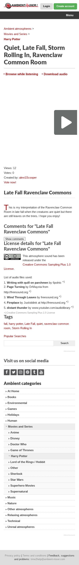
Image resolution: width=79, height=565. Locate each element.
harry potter (16, 323)
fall (5, 323)
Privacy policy (13, 555)
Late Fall (30, 323)
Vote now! (10, 182)
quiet (40, 323)
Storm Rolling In (22, 328)
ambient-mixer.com (23, 5)
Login (46, 6)
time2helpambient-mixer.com (48, 559)
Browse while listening (22, 74)
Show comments (14, 239)
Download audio (55, 74)
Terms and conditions (34, 555)
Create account (65, 6)
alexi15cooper (28, 177)
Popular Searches (15, 336)
